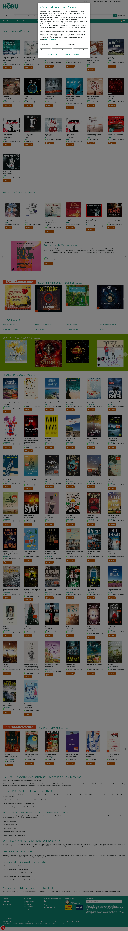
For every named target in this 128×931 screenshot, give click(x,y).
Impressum (77, 54)
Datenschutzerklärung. (50, 39)
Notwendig (45, 44)
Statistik (57, 44)
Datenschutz (66, 54)
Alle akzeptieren (45, 50)
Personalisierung (71, 44)
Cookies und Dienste (53, 54)
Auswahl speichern (81, 50)
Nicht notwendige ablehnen (62, 50)
